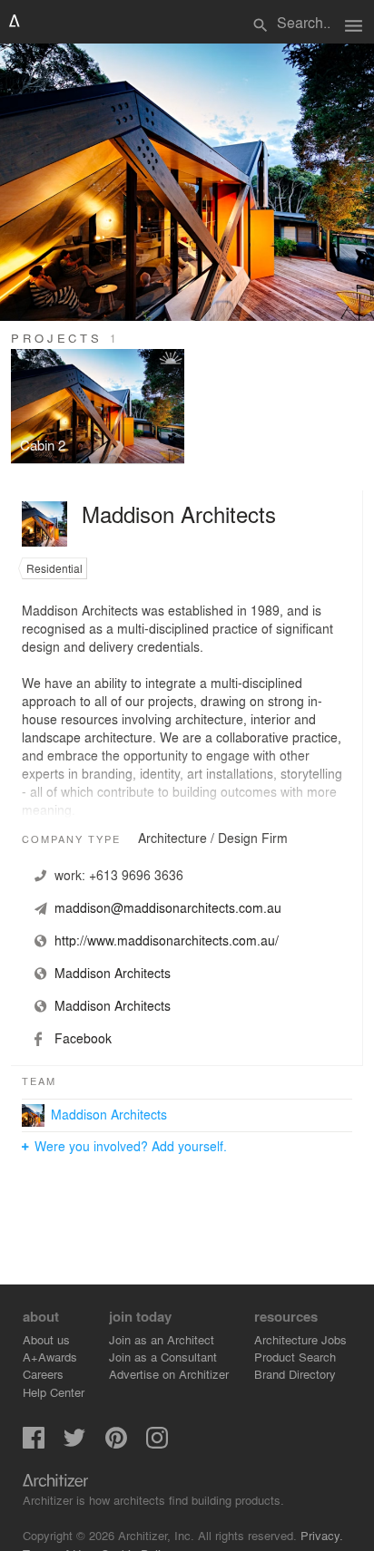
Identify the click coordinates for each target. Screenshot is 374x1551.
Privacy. (321, 1535)
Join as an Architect (161, 1339)
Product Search (295, 1356)
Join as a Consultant (163, 1356)
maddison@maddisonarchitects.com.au (167, 907)
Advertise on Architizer (169, 1373)
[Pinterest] (116, 1443)
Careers (43, 1373)
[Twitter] (74, 1443)
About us (46, 1339)
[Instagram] (157, 1443)
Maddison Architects (109, 1114)
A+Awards (50, 1356)
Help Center (53, 1392)
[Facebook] (33, 1443)
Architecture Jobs (300, 1339)
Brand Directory (295, 1373)
